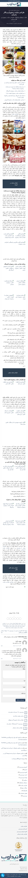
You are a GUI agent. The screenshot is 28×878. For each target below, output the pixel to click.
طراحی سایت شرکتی (22, 834)
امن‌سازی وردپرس (23, 828)
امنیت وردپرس (23, 774)
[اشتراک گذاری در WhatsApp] (20, 619)
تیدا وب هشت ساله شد (18, 716)
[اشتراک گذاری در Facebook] (18, 619)
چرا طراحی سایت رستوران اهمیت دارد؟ (15, 93)
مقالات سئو (24, 788)
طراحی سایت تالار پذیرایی (19, 626)
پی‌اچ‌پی (25, 780)
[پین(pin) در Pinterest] (10, 619)
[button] (26, 4)
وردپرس (25, 795)
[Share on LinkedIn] (8, 619)
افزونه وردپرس (23, 772)
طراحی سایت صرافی (17, 727)
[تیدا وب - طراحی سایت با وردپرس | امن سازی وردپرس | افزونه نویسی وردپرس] (14, 4)
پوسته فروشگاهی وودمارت (18, 758)
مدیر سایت (8, 23)
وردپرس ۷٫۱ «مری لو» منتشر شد (15, 712)
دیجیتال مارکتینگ (16, 10)
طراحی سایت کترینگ (9, 627)
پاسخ (2, 645)
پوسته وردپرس (23, 777)
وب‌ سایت (23, 693)
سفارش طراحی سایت (8, 582)
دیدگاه (23, 668)
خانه (26, 17)
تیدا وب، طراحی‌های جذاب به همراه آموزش (14, 99)
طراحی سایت (11, 10)
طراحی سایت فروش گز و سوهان (15, 720)
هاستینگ (25, 790)
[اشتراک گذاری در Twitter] (15, 619)
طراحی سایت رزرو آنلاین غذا (9, 626)
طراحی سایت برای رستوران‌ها (8, 624)
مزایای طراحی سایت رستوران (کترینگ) (15, 90)
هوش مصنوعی (23, 793)
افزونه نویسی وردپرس (22, 831)
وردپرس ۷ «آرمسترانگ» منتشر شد (14, 723)
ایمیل (23, 687)
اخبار (26, 769)
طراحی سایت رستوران (18, 627)
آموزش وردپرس (23, 767)
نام (24, 680)
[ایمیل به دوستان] (13, 619)
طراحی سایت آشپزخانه (18, 624)
